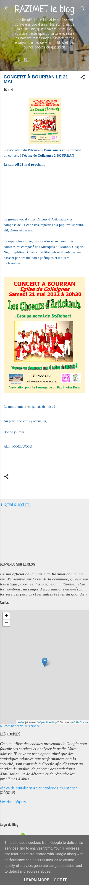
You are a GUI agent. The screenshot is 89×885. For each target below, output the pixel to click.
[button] (82, 78)
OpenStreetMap (48, 722)
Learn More (36, 879)
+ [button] (6, 616)
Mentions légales (13, 802)
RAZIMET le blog (44, 10)
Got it (60, 879)
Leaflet (20, 722)
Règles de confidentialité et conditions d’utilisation (38, 788)
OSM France (80, 722)
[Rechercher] (82, 9)
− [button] (6, 623)
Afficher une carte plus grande (20, 726)
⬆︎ (1, 505)
